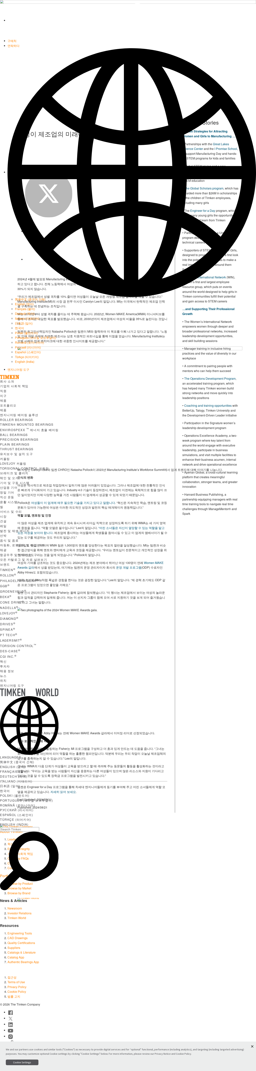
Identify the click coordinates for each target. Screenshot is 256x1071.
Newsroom (14, 908)
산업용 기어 (9, 487)
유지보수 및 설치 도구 (16, 454)
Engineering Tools (19, 933)
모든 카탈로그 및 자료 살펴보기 (23, 559)
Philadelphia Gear (19, 581)
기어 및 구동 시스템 (15, 483)
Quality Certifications (21, 943)
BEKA (6, 597)
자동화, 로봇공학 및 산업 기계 (22, 545)
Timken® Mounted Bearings (26, 424)
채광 (3, 550)
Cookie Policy (16, 991)
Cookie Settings (22, 1062)
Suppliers (13, 947)
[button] (252, 1046)
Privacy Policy (16, 987)
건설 (3, 521)
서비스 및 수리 (11, 511)
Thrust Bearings (17, 449)
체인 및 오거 (9, 478)
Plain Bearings (14, 444)
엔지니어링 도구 (18, 369)
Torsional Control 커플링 (24, 468)
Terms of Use (16, 982)
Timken (7, 570)
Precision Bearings (19, 439)
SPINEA (7, 629)
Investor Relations (19, 913)
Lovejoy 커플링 (13, 463)
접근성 (11, 977)
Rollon (8, 575)
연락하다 (13, 46)
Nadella (9, 608)
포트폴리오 (8, 405)
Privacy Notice (163, 1053)
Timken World (16, 918)
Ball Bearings (14, 435)
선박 (3, 535)
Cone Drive (12, 602)
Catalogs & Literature (21, 952)
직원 (3, 391)
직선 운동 (7, 497)
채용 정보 (7, 671)
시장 (3, 516)
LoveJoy (9, 613)
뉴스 (3, 676)
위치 (3, 680)
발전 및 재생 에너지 (15, 531)
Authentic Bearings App (23, 962)
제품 (3, 400)
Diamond (9, 618)
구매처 (11, 41)
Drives (7, 624)
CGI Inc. (8, 656)
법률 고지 (13, 996)
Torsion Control (18, 646)
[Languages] (131, 172)
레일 (3, 526)
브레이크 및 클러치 (14, 473)
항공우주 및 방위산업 (16, 555)
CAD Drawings (17, 938)
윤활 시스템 (9, 502)
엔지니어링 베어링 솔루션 (19, 415)
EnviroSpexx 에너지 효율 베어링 (29, 430)
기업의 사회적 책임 (14, 386)
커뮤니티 (95, 900)
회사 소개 (7, 381)
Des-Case (10, 651)
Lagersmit (11, 640)
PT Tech (8, 635)
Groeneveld (13, 591)
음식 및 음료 (9, 540)
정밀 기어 (7, 492)
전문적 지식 (74, 900)
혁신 (3, 661)
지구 (3, 396)
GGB (5, 586)
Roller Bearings (16, 420)
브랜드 (5, 564)
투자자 (5, 666)
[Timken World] (131, 20)
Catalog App (15, 957)
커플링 (5, 459)
